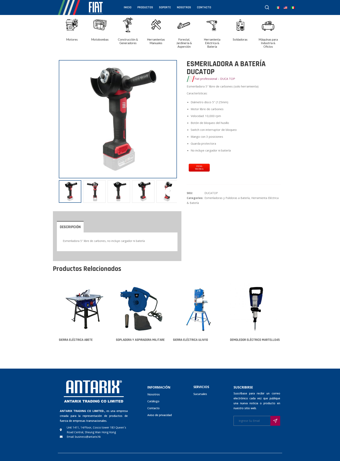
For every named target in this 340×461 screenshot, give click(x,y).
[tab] (70, 226)
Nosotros (184, 7)
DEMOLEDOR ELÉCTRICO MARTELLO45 (255, 340)
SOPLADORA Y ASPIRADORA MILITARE (140, 340)
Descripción (70, 227)
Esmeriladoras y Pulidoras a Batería (227, 198)
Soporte (165, 7)
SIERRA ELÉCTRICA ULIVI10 (190, 340)
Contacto (204, 7)
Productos (145, 7)
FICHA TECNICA (199, 167)
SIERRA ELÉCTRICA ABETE (76, 340)
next (172, 119)
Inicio (127, 7)
